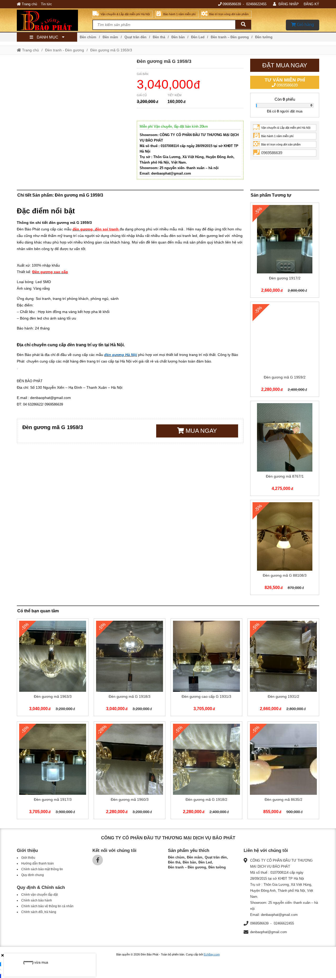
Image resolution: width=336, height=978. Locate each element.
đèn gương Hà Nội (120, 355)
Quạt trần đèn (135, 37)
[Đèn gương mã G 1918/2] (206, 771)
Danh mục (47, 37)
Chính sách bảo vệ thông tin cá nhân (47, 906)
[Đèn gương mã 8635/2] (283, 771)
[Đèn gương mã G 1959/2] (284, 350)
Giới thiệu (28, 858)
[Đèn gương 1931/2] (283, 668)
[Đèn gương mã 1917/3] (52, 771)
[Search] (243, 24)
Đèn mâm (110, 37)
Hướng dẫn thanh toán (37, 863)
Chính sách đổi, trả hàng (38, 912)
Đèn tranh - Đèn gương (64, 50)
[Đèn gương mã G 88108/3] (284, 548)
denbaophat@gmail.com (268, 932)
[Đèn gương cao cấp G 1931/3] (206, 668)
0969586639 (232, 4)
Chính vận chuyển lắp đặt (39, 894)
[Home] (54, 20)
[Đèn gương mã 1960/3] (129, 771)
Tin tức (46, 4)
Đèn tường (263, 37)
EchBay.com (212, 954)
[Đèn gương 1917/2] (284, 251)
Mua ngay (200, 430)
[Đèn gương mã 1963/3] (52, 668)
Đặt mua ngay (284, 65)
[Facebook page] (97, 860)
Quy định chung (32, 875)
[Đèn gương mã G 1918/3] (129, 668)
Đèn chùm (88, 37)
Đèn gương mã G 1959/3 (111, 50)
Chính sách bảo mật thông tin (42, 869)
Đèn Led (197, 37)
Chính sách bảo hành (36, 900)
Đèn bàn (178, 37)
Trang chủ (29, 4)
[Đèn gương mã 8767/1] (284, 449)
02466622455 (256, 4)
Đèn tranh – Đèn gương (230, 37)
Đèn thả (159, 37)
